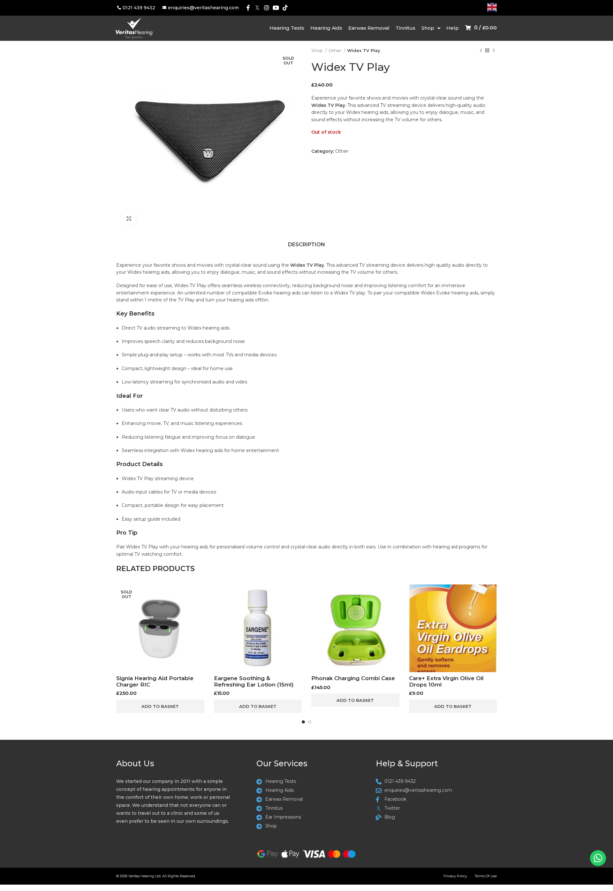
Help (452, 28)
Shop (427, 28)
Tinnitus (405, 28)
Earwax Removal (369, 28)
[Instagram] (266, 7)
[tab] (306, 246)
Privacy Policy (455, 876)
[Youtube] (275, 7)
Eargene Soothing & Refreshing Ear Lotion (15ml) (254, 681)
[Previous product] (481, 51)
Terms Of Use (485, 876)
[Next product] (493, 51)
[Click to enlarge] (129, 218)
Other (335, 50)
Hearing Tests (286, 28)
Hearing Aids (326, 28)
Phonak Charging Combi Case (353, 678)
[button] (258, 706)
